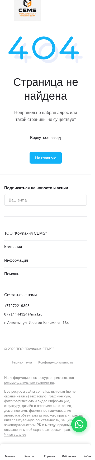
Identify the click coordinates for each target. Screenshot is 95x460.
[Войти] (73, 8)
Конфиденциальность (55, 362)
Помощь (11, 273)
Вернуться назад (45, 137)
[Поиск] (63, 8)
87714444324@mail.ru (23, 314)
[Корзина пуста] (84, 8)
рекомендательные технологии (29, 382)
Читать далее (15, 434)
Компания (13, 246)
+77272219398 (17, 306)
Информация (16, 260)
